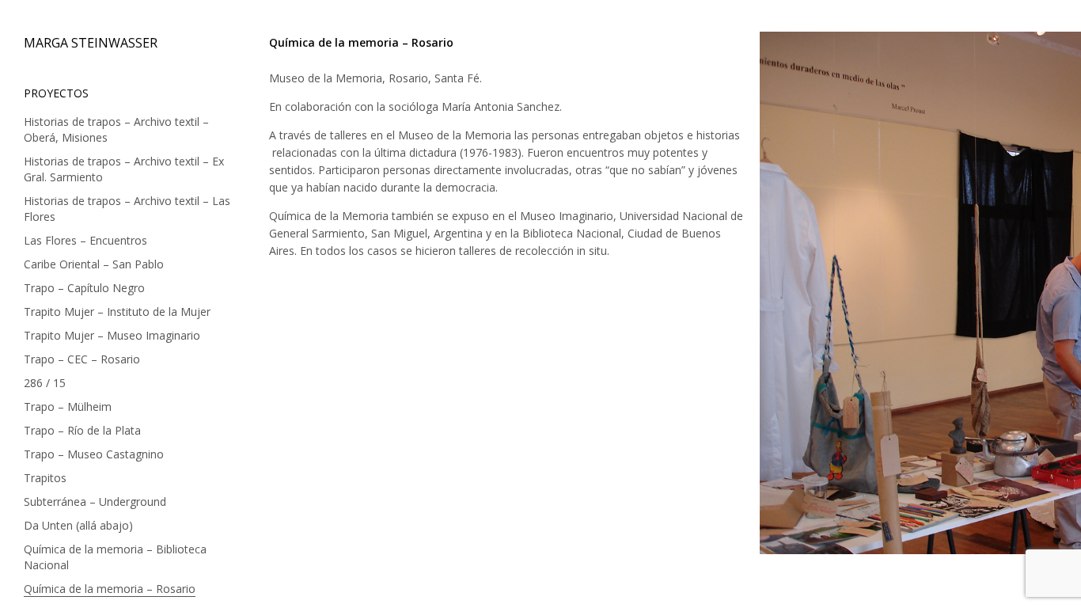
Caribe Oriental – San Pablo (94, 264)
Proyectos (56, 93)
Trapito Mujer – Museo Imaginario (112, 335)
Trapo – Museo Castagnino (94, 454)
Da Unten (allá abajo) (78, 525)
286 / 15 (45, 382)
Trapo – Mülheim (68, 406)
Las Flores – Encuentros (85, 240)
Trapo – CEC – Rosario (82, 359)
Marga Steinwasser (90, 42)
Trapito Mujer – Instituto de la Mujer (117, 311)
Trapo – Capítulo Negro (84, 287)
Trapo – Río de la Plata (82, 430)
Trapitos (45, 477)
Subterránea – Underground (95, 501)
